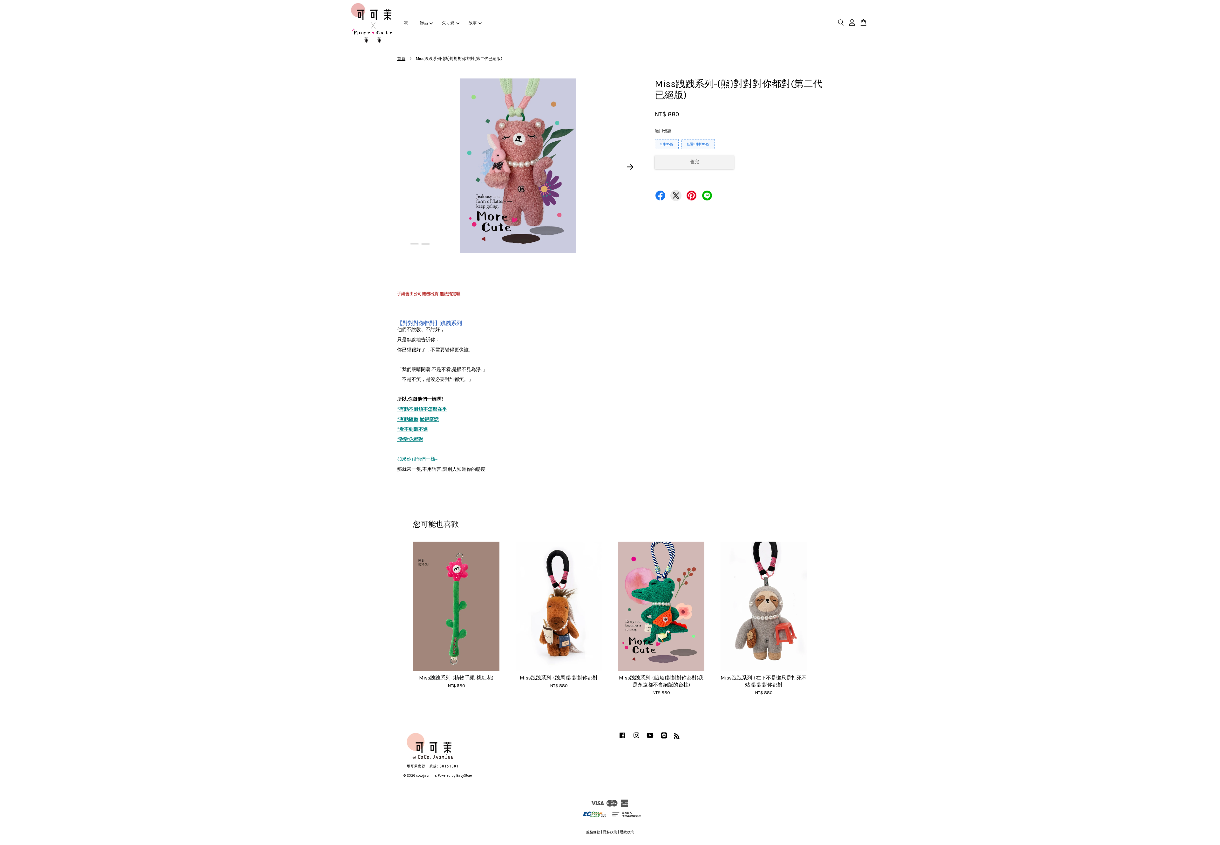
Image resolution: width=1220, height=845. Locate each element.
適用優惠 (663, 130)
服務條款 (593, 832)
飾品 (424, 22)
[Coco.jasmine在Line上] (664, 739)
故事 (473, 22)
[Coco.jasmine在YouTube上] (650, 739)
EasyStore (464, 776)
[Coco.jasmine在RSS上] (676, 737)
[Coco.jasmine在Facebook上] (622, 739)
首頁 (401, 58)
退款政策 (627, 832)
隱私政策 (610, 832)
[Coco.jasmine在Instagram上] (636, 739)
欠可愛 (448, 22)
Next (630, 167)
